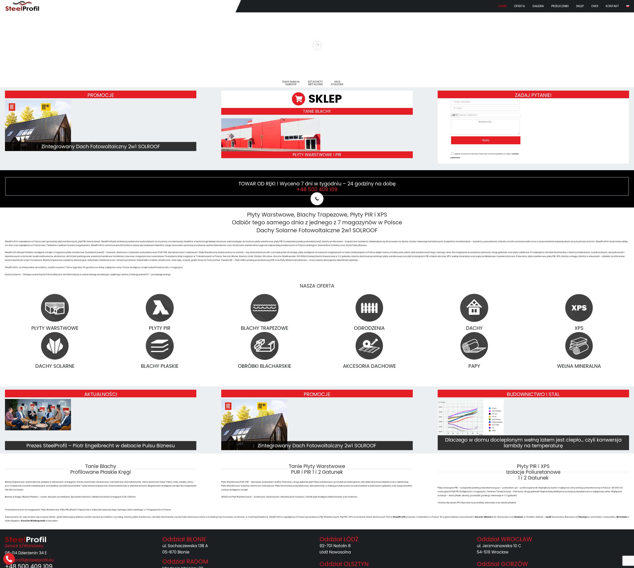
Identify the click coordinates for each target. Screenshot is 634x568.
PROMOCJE (101, 95)
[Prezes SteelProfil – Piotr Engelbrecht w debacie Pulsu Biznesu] (38, 414)
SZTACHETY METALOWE (315, 83)
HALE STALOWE (337, 83)
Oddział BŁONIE (184, 539)
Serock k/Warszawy (24, 546)
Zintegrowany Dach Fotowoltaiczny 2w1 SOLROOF (100, 146)
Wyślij (485, 140)
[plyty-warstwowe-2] (270, 119)
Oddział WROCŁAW (504, 539)
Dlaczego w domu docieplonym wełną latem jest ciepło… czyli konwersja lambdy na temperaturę (533, 442)
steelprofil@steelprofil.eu (29, 560)
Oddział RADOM (185, 561)
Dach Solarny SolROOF (291, 83)
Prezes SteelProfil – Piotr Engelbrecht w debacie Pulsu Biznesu (100, 445)
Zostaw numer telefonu (9, 559)
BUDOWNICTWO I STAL (533, 394)
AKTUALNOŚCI (100, 394)
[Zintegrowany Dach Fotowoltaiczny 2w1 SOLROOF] (38, 133)
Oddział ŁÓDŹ (338, 539)
